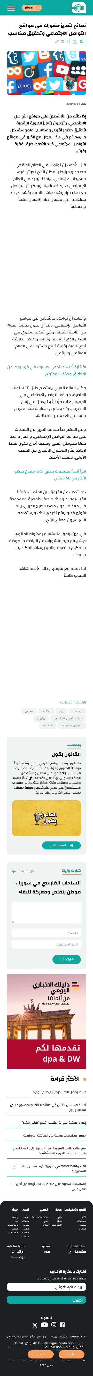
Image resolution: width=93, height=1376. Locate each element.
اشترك (77, 1300)
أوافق (71, 1354)
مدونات (82, 1229)
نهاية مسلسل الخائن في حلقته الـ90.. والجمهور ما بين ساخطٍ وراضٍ (48, 1107)
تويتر (61, 711)
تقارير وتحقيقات (75, 1209)
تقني (45, 1221)
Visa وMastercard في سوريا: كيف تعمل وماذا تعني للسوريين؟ (49, 1168)
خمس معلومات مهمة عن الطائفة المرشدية (54, 1135)
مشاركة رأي (77, 1251)
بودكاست (18, 1257)
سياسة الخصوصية (78, 1336)
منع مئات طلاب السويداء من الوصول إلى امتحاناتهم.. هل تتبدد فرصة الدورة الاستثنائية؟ (49, 1151)
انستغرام (48, 725)
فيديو (26, 1225)
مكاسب (46, 711)
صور (47, 1251)
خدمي (44, 1209)
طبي (59, 1217)
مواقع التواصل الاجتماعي (68, 718)
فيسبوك (77, 711)
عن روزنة (64, 1336)
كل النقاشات (25, 871)
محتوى (29, 711)
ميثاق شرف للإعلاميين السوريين (21, 1336)
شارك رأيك (66, 959)
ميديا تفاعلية (16, 1246)
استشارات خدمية (40, 1217)
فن (16, 1221)
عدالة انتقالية (76, 1246)
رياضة (15, 1217)
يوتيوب (41, 718)
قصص (83, 1225)
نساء (59, 1221)
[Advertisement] (46, 256)
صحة (58, 1209)
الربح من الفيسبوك (71, 725)
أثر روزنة (54, 1336)
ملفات (25, 1221)
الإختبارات (18, 1251)
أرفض (40, 1354)
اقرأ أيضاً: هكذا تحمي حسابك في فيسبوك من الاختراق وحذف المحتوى (46, 370)
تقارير (83, 1217)
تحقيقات (81, 1221)
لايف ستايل (56, 1225)
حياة (15, 1209)
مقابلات (25, 1233)
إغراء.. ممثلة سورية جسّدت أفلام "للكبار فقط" (53, 1122)
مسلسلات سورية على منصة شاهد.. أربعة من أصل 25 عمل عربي (49, 1186)
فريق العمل (42, 1336)
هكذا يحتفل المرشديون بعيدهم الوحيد (59, 1092)
